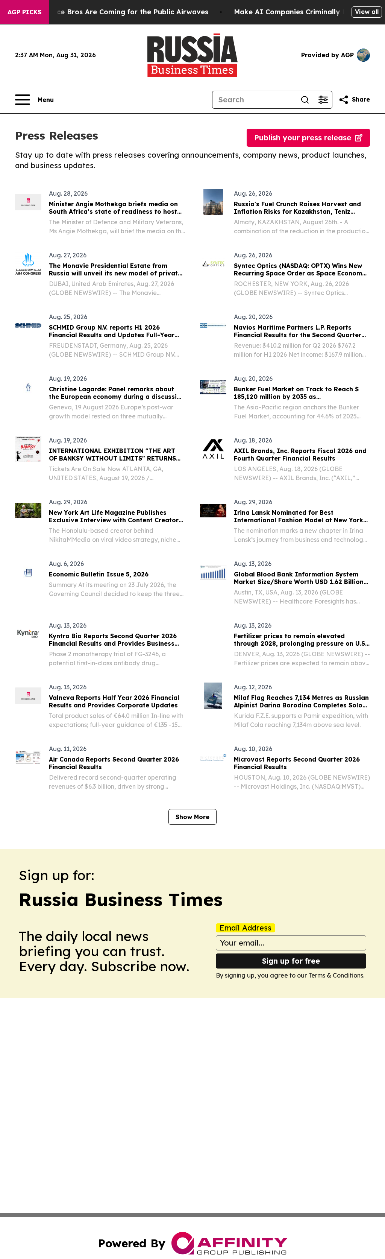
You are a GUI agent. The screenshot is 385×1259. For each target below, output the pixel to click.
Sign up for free (291, 961)
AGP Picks (24, 12)
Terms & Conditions (335, 975)
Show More (192, 817)
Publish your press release (302, 137)
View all (367, 11)
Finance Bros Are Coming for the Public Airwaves (123, 12)
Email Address (245, 927)
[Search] (305, 99)
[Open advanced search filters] (323, 99)
